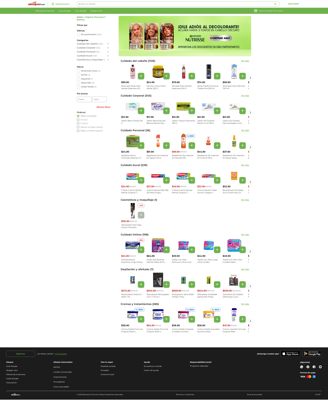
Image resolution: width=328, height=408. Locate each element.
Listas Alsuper (12, 378)
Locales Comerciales (62, 372)
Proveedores (59, 382)
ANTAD (56, 367)
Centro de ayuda (151, 370)
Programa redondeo (199, 366)
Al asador (105, 370)
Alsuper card (11, 370)
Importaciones (59, 377)
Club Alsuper (12, 366)
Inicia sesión (293, 4)
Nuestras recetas (108, 366)
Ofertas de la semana (15, 374)
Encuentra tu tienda (153, 366)
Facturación (11, 382)
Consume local (107, 374)
